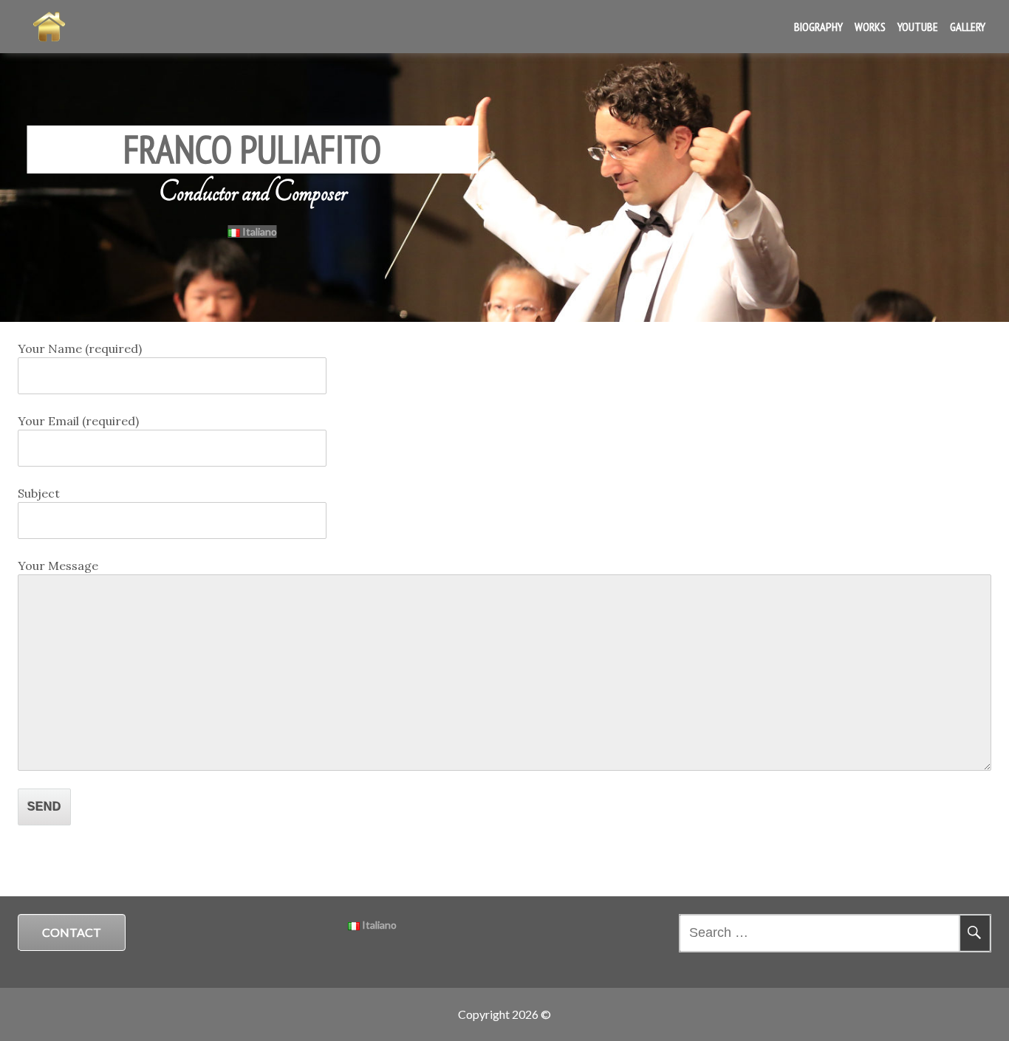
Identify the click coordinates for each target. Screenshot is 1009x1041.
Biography (818, 26)
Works (870, 26)
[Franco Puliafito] (49, 26)
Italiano (258, 231)
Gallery (967, 26)
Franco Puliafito (252, 149)
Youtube (917, 26)
